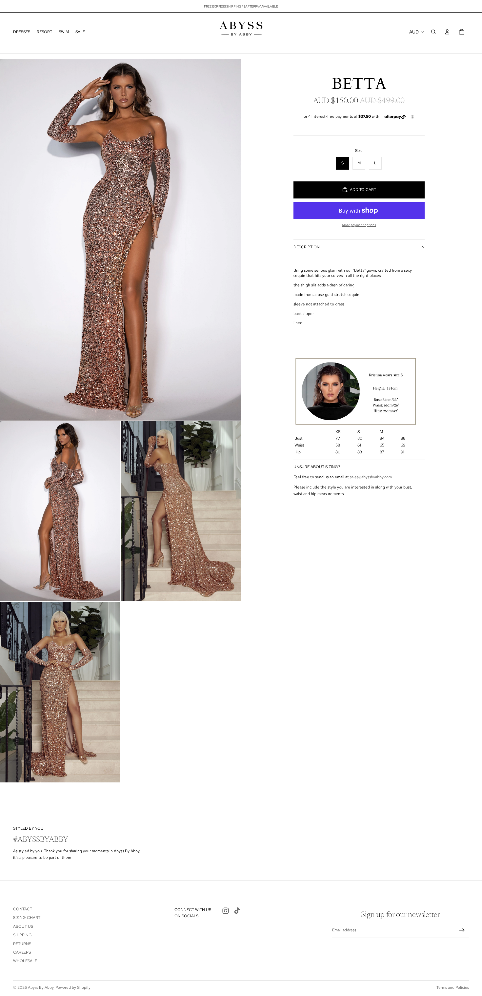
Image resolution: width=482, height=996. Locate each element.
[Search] (433, 32)
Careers (22, 952)
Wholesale (25, 961)
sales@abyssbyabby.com (371, 477)
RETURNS (22, 943)
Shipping (22, 935)
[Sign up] (462, 930)
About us (23, 926)
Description (306, 246)
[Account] (447, 32)
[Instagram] (226, 911)
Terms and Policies (452, 987)
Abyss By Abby (40, 987)
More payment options (359, 225)
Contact (22, 909)
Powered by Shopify (72, 987)
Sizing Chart (26, 917)
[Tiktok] (237, 911)
